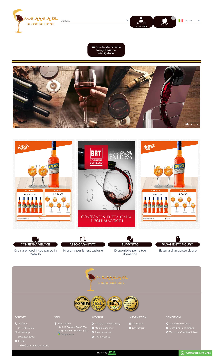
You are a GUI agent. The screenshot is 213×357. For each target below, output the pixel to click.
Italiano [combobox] (187, 20)
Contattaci (138, 328)
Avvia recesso (102, 336)
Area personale (103, 332)
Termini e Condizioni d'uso (183, 332)
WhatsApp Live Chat (198, 352)
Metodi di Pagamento (181, 328)
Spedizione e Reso (179, 323)
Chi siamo (137, 323)
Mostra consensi (104, 328)
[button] (191, 124)
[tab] (185, 124)
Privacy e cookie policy (107, 323)
